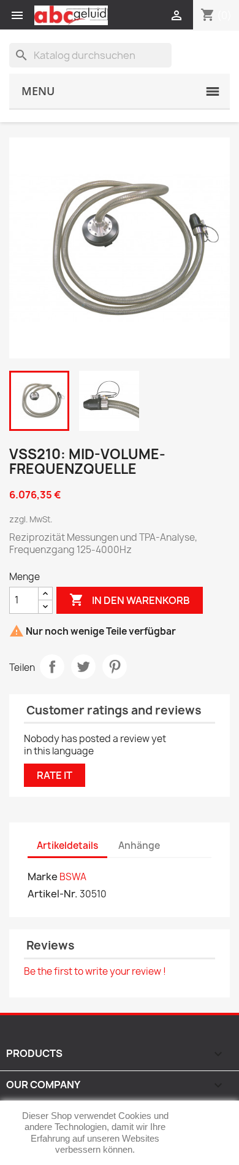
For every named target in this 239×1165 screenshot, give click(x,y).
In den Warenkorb (129, 599)
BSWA (72, 876)
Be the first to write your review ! (95, 971)
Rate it (54, 775)
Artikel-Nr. (53, 894)
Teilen (52, 666)
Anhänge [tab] (139, 845)
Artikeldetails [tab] (67, 845)
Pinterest (114, 666)
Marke (43, 876)
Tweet (83, 666)
